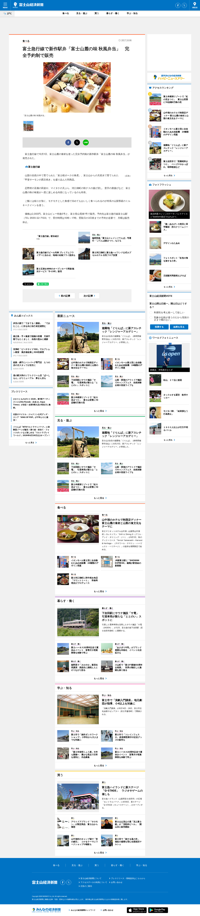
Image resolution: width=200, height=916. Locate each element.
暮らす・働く (112, 13)
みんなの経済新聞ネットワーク (46, 910)
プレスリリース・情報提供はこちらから (128, 878)
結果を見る (178, 327)
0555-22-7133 (38, 217)
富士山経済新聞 (28, 5)
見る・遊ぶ (81, 13)
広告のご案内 (86, 886)
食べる (65, 13)
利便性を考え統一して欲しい (169, 312)
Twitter (184, 5)
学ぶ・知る (132, 13)
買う (97, 13)
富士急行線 (34, 166)
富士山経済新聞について (91, 878)
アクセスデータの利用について (94, 882)
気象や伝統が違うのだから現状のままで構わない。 (171, 318)
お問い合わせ (116, 882)
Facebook (177, 5)
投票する (159, 327)
